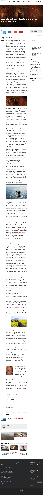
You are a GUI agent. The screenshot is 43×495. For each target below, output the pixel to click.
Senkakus (15, 233)
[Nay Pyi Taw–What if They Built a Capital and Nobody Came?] (39, 477)
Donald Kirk (35, 24)
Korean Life (35, 68)
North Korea (32, 71)
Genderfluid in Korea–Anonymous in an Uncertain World (33, 465)
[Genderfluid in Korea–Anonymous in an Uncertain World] (39, 466)
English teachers (33, 64)
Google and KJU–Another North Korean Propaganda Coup (23, 454)
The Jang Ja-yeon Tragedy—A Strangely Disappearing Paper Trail (36, 48)
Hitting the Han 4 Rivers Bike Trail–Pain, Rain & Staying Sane (33, 483)
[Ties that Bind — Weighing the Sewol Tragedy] (5, 448)
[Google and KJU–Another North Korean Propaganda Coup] (23, 448)
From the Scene (3, 24)
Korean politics (35, 69)
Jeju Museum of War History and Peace (15, 45)
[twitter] (41, 1)
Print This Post (10, 397)
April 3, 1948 (14, 82)
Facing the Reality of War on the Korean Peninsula (33, 471)
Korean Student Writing (35, 70)
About (14, 1)
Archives (18, 1)
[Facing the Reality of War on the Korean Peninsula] (39, 472)
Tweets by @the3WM (33, 80)
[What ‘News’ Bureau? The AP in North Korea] (14, 447)
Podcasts (29, 1)
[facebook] (38, 1)
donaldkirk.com (9, 391)
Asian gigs (31, 61)
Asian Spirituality (36, 61)
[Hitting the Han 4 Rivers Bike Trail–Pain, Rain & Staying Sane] (39, 483)
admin (8, 425)
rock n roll (39, 73)
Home (10, 1)
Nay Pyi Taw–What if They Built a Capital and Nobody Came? (33, 477)
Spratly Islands (17, 232)
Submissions (24, 1)
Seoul (31, 74)
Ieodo (10, 203)
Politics (7, 24)
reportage (35, 73)
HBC (34, 67)
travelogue (35, 74)
